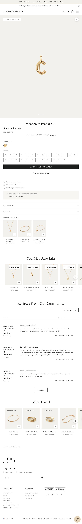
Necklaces (16, 447)
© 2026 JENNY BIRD (65, 518)
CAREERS (28, 498)
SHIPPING (6, 498)
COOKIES (54, 518)
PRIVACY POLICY (43, 518)
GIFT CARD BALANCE (11, 505)
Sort (60, 318)
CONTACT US (8, 493)
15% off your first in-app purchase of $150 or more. (39, 6)
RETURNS (6, 500)
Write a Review (72, 310)
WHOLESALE (29, 495)
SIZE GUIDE (7, 503)
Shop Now (60, 2)
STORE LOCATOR (31, 493)
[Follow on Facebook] (57, 494)
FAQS (5, 495)
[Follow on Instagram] (48, 494)
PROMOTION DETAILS (11, 508)
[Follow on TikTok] (52, 494)
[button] (41, 128)
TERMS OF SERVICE (29, 518)
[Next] (75, 277)
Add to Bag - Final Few (41, 167)
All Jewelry (7, 447)
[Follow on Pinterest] (62, 494)
